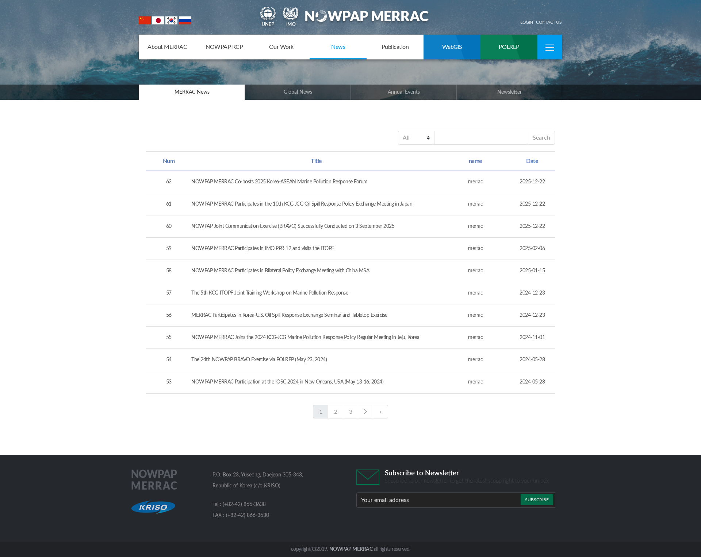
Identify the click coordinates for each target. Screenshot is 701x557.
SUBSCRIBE (537, 500)
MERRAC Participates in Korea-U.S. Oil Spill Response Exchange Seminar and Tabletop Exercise (289, 315)
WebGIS (452, 47)
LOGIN (526, 22)
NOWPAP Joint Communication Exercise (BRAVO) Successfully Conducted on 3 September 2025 (292, 226)
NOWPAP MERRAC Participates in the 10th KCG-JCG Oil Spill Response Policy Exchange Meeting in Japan (301, 204)
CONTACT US (549, 22)
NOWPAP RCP (224, 47)
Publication (395, 47)
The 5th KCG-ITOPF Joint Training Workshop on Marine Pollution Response (269, 293)
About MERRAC (167, 47)
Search (541, 138)
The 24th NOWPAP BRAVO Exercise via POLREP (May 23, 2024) (259, 359)
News (338, 47)
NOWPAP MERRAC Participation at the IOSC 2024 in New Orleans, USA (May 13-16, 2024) (287, 382)
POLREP (509, 47)
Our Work (281, 47)
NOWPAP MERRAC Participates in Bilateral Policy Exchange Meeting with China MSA (280, 270)
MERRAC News (192, 92)
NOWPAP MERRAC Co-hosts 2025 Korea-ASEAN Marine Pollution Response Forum (279, 181)
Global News (298, 92)
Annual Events (404, 92)
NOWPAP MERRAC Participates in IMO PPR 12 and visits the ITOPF (262, 248)
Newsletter (509, 92)
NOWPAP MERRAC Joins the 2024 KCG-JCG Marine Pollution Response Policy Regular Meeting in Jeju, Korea (305, 337)
